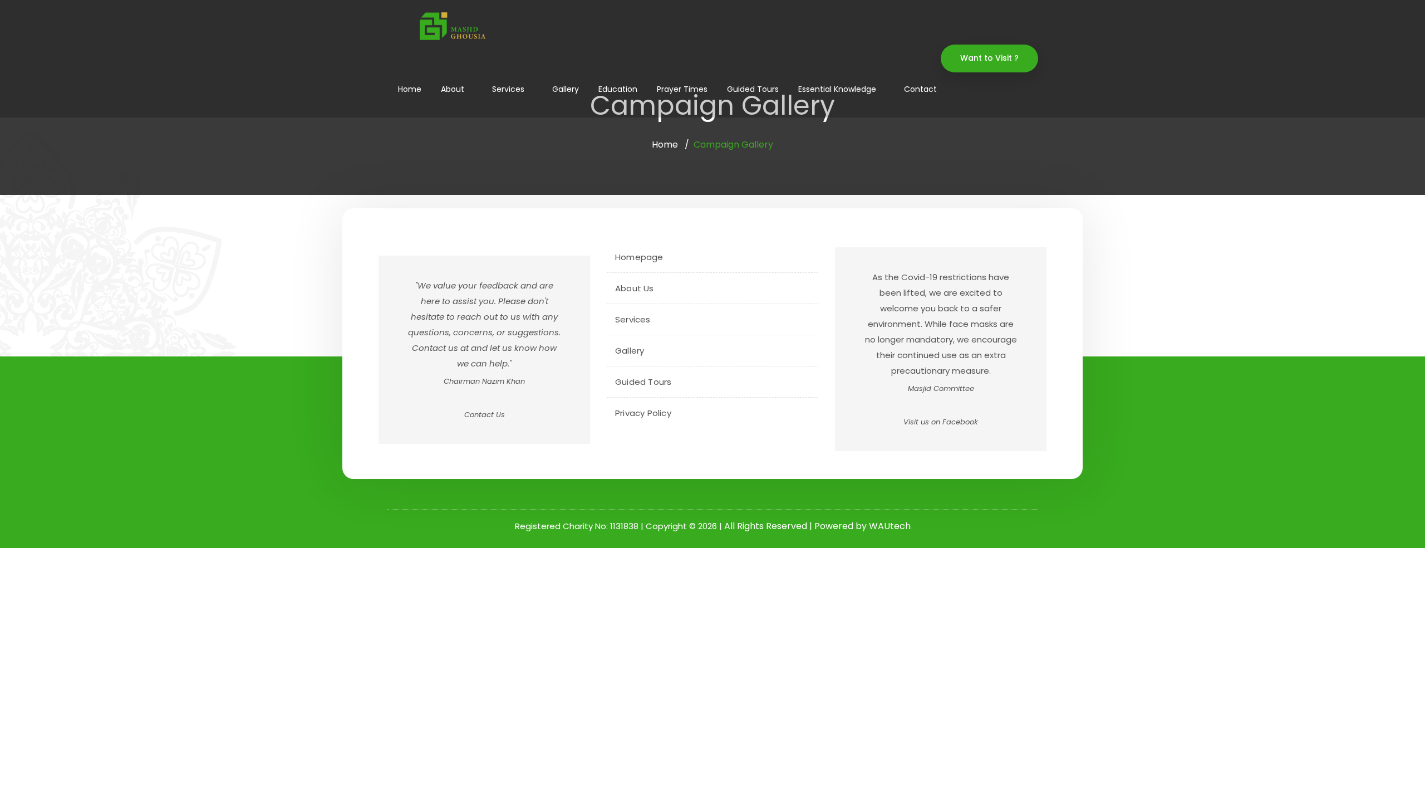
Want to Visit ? (989, 57)
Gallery (565, 89)
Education (617, 89)
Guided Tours (753, 89)
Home (409, 89)
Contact (920, 89)
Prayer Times (682, 89)
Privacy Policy (643, 413)
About (452, 89)
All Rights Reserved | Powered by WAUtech (817, 526)
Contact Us (484, 414)
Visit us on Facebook (940, 422)
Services (508, 89)
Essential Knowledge (837, 89)
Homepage (639, 257)
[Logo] (451, 26)
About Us (634, 288)
